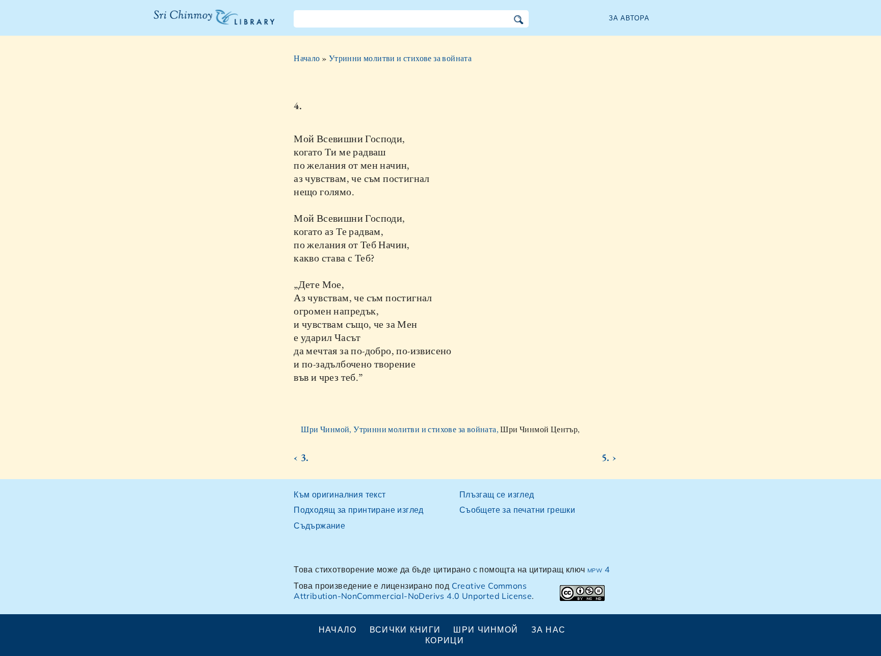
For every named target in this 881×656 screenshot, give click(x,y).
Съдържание (319, 525)
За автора (629, 18)
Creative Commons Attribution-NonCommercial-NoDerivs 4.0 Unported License (413, 591)
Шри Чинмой (485, 629)
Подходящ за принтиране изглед (359, 510)
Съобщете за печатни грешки (517, 510)
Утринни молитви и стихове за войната (400, 58)
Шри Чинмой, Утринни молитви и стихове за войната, (400, 429)
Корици (444, 640)
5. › (609, 457)
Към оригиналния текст (339, 494)
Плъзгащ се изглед (496, 494)
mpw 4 (598, 569)
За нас (548, 629)
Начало (307, 58)
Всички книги (405, 629)
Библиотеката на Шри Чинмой (214, 23)
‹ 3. (301, 457)
